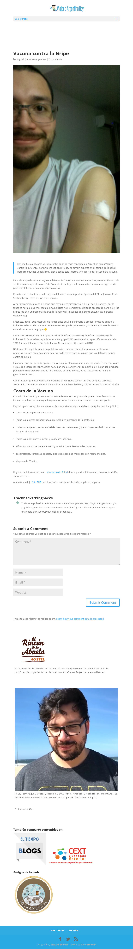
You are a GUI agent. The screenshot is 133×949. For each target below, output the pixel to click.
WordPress (90, 944)
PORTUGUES (57, 930)
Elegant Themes (59, 944)
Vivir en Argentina (36, 59)
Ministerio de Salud (57, 472)
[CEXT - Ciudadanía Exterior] (70, 863)
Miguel (20, 59)
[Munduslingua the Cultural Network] (33, 914)
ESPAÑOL (73, 930)
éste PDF (36, 482)
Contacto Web (25, 809)
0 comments (55, 59)
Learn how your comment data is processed (80, 618)
